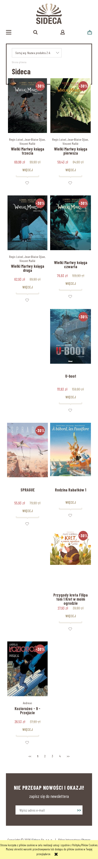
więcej (27, 170)
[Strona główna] (49, 13)
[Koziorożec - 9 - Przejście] (27, 668)
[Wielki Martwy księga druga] (27, 222)
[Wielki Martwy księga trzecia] (27, 105)
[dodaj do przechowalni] (27, 183)
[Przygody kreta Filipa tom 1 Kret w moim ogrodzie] (70, 555)
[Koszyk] (89, 32)
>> (68, 756)
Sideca (35, 840)
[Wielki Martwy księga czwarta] (70, 222)
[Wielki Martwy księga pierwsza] (70, 105)
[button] (8, 32)
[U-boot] (70, 336)
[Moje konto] (62, 32)
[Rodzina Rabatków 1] (70, 450)
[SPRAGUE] (27, 450)
